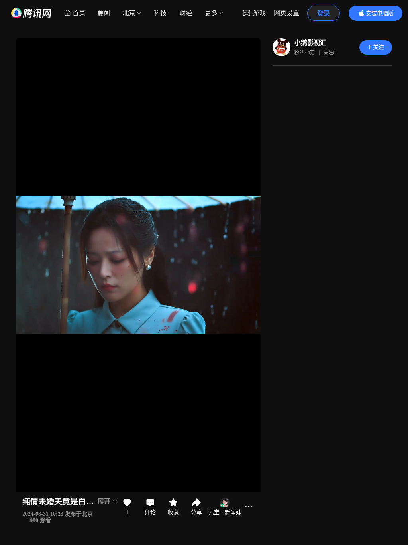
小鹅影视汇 (310, 42)
